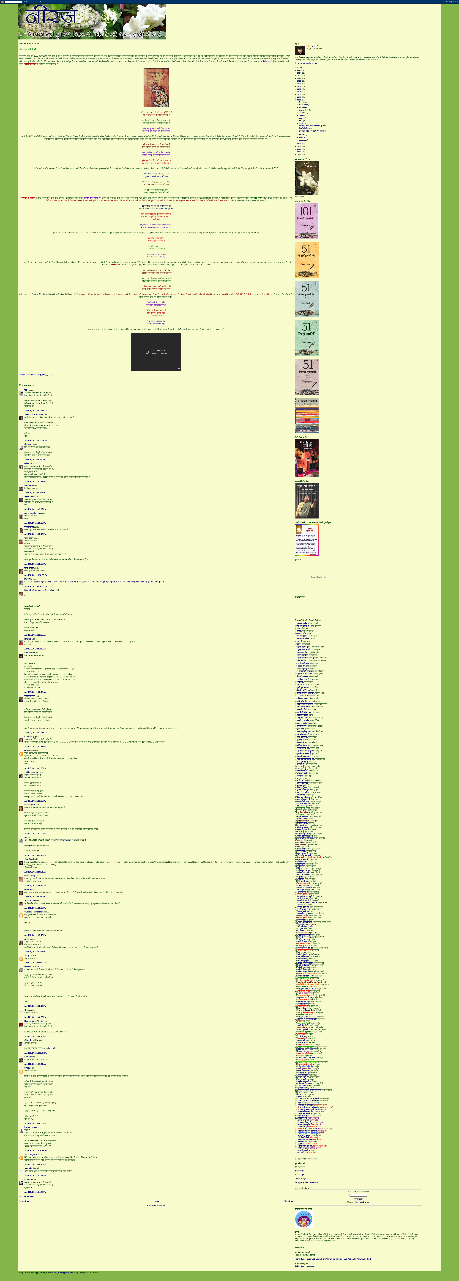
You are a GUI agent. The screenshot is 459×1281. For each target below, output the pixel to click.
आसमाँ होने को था (303, 792)
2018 (299, 84)
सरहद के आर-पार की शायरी (309, 1099)
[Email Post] (50, 375)
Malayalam (361, 1259)
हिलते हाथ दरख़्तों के (305, 1114)
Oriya (323, 1259)
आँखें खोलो (302, 954)
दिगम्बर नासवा (29, 890)
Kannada (352, 1259)
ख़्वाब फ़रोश (302, 1088)
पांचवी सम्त (302, 967)
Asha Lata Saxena (32, 513)
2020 (299, 81)
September (304, 110)
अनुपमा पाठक (29, 497)
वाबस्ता (300, 905)
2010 (299, 146)
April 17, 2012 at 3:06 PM (35, 833)
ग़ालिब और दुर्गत (303, 1127)
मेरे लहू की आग (302, 787)
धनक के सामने (303, 1150)
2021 (299, 78)
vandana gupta (31, 737)
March (302, 135)
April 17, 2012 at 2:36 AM (35, 635)
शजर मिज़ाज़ (302, 924)
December (303, 102)
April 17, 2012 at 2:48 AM (35, 649)
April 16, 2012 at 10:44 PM (35, 586)
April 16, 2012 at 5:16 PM (35, 534)
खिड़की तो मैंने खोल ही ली (307, 1019)
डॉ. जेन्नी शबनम (29, 805)
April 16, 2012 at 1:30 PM (35, 460)
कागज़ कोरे (301, 851)
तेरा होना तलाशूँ (303, 1073)
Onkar (27, 1010)
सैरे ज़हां (299, 778)
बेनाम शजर (302, 959)
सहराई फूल (301, 842)
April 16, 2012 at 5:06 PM (35, 523)
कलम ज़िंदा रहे (303, 1008)
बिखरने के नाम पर (304, 868)
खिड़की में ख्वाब (303, 875)
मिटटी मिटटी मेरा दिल (305, 963)
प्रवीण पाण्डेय (29, 527)
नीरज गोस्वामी (29, 653)
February (303, 137)
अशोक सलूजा (29, 750)
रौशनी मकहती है (302, 816)
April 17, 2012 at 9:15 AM (35, 692)
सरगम (300, 1092)
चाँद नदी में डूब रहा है (304, 855)
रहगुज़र (299, 785)
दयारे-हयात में (302, 1004)
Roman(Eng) (300, 1259)
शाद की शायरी (303, 1043)
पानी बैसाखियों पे (303, 1025)
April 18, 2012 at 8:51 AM (35, 872)
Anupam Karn (30, 955)
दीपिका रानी (28, 464)
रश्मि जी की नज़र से (301, 1179)
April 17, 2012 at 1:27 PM (35, 747)
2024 (299, 73)
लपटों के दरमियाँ (302, 770)
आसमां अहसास (302, 862)
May (301, 121)
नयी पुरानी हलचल (65, 840)
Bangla (317, 1259)
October (302, 107)
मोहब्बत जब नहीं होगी (305, 1124)
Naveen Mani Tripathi (33, 1021)
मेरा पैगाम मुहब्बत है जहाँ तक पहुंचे (309, 1090)
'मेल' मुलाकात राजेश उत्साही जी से (306, 1183)
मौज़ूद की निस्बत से (304, 1122)
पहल (299, 847)
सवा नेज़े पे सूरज (303, 1116)
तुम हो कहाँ (302, 1079)
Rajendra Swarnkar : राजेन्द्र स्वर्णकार (39, 590)
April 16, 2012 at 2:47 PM (35, 493)
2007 (299, 154)
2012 (299, 100)
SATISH (27, 1068)
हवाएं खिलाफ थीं (302, 853)
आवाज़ (298, 633)
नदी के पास (301, 866)
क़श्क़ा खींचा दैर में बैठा (305, 1111)
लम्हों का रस (302, 1118)
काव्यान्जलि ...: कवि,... (49, 1048)
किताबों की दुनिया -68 (305, 128)
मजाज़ (300, 1096)
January (302, 140)
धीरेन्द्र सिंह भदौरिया (31, 1040)
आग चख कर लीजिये (304, 804)
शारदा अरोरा (28, 485)
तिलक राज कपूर (30, 876)
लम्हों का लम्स (302, 823)
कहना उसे (301, 1040)
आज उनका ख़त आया (305, 1139)
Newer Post (24, 1201)
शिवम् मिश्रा (28, 579)
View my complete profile (306, 63)
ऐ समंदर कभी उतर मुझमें (306, 671)
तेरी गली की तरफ (303, 801)
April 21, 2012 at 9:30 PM (35, 1036)
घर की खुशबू (302, 961)
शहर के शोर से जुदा (304, 937)
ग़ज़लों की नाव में (303, 976)
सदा (25, 390)
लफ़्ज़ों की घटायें (303, 900)
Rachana (28, 639)
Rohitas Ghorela (31, 967)
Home (156, 1201)
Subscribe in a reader (304, 1266)
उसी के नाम (302, 1036)
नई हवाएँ (301, 1152)
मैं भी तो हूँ (300, 832)
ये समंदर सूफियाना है (304, 834)
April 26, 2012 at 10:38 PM (35, 1151)
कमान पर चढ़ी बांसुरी (305, 922)
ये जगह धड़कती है (304, 890)
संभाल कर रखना (304, 872)
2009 (299, 149)
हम (299, 952)
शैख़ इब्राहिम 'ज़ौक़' (305, 1083)
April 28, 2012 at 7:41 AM (35, 1176)
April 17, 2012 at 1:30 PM (35, 768)
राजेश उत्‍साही (29, 568)
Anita (26, 939)
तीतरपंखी (301, 926)
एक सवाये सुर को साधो (305, 838)
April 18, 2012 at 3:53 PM (35, 897)
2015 (299, 92)
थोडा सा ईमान (302, 819)
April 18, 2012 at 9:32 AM (35, 886)
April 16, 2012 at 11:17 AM (35, 411)
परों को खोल (302, 941)
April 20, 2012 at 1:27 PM (35, 952)
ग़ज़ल (298, 628)
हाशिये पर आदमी (303, 1148)
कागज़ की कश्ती (303, 1120)
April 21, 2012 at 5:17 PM (35, 1006)
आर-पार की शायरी (310, 1129)
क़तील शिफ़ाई (303, 1075)
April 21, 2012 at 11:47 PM (35, 1053)
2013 (299, 97)
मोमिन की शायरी (303, 1081)
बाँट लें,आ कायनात (304, 935)
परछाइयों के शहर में (303, 799)
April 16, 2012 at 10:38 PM (35, 575)
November (303, 105)
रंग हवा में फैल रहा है (305, 1010)
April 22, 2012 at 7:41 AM (35, 1064)
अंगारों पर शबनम (302, 827)
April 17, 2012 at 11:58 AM (35, 733)
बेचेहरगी (301, 920)
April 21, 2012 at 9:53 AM (35, 963)
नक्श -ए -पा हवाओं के (305, 888)
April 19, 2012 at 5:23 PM (35, 908)
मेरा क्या (300, 682)
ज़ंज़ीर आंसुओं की (304, 971)
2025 (299, 70)
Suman (27, 1057)
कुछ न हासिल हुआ (303, 789)
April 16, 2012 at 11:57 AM (35, 440)
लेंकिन (302, 931)
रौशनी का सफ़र (302, 836)
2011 (299, 144)
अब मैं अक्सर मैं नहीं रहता (306, 1058)
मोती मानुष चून (303, 898)
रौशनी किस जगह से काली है (307, 903)
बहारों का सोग (302, 1142)
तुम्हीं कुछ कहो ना (303, 687)
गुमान (301, 928)
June (301, 118)
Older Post (288, 1201)
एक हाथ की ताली (304, 911)
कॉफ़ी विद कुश (299, 1175)
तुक (299, 1103)
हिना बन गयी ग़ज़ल (303, 797)
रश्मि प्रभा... (28, 444)
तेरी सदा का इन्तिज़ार (305, 1105)
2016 (299, 89)
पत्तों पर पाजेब (301, 810)
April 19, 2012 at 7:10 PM (35, 935)
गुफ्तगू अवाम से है (303, 907)
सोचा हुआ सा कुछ (304, 870)
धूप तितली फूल (302, 825)
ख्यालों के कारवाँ (303, 956)
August (302, 113)
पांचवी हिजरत (303, 969)
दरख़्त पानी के (301, 768)
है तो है (301, 877)
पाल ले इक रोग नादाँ (305, 896)
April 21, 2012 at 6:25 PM (35, 1017)
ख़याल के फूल (302, 829)
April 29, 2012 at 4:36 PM (35, 1192)
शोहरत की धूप (303, 881)
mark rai (28, 1179)
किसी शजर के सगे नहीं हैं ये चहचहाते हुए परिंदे (312, 126)
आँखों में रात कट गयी (305, 1146)
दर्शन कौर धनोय (29, 696)
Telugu (339, 1259)
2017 (299, 86)
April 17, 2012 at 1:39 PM (35, 801)
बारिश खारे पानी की (303, 780)
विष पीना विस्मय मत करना (307, 1049)
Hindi (368, 1259)
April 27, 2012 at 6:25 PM (35, 1164)
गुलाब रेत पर (302, 1144)
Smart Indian (30, 1168)
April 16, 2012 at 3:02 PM (35, 509)
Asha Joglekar (31, 1154)
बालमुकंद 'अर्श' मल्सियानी (307, 1017)
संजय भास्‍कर (29, 538)
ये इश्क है (301, 1094)
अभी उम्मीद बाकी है (304, 965)
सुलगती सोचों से (302, 860)
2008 (299, 152)
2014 (299, 94)
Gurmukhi (330, 1259)
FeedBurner (364, 1202)
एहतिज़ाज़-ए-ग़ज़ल (304, 1002)
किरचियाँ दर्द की (303, 1137)
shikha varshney (31, 772)
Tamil (344, 1259)
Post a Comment (26, 1197)
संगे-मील (301, 879)
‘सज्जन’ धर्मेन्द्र (29, 901)
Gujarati (310, 1259)
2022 (299, 76)
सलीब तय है (302, 939)
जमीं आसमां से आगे (305, 909)
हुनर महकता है (303, 892)
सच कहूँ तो (300, 764)
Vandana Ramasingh (33, 912)
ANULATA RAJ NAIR (33, 414)
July (301, 115)
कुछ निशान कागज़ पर (305, 1135)
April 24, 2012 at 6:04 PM (35, 1123)
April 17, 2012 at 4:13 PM (35, 855)
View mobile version (156, 1206)
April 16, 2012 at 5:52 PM (35, 564)
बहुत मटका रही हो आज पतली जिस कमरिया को (312, 131)
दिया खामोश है (301, 766)
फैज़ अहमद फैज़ (303, 1071)
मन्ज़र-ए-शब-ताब (303, 1077)
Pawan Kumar (30, 1127)
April (301, 123)
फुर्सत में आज (301, 849)
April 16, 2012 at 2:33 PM (35, 482)
